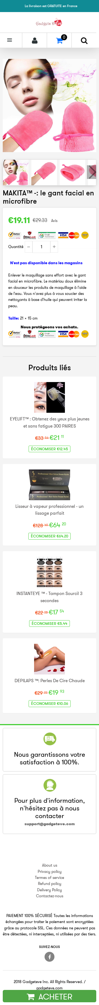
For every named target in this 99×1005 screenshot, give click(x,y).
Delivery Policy (49, 889)
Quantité (15, 246)
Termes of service (49, 877)
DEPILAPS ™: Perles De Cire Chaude (50, 680)
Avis (54, 220)
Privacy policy (50, 871)
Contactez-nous (49, 895)
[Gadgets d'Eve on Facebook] (49, 957)
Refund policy (49, 883)
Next (91, 172)
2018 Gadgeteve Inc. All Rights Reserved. (48, 981)
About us (49, 865)
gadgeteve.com (49, 988)
